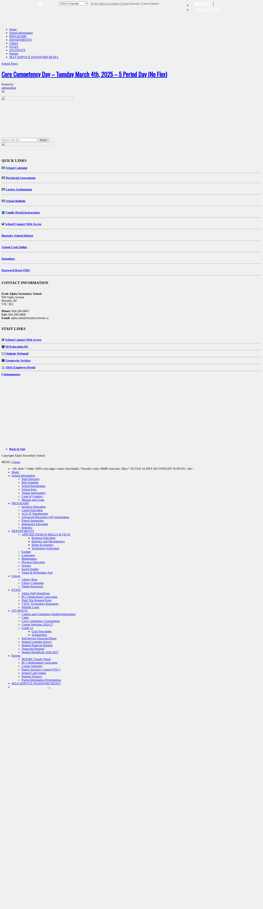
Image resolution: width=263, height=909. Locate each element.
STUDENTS (17, 50)
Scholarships (39, 635)
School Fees (29, 489)
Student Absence (32, 676)
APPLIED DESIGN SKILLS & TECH (46, 534)
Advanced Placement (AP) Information (45, 517)
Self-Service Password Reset (39, 638)
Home (13, 29)
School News (10, 63)
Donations (8, 258)
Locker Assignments (19, 189)
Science (26, 565)
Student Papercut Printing (37, 645)
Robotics (27, 527)
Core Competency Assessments (41, 621)
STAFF (13, 46)
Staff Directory (31, 479)
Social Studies (30, 569)
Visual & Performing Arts (37, 572)
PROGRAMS (18, 36)
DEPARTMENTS (20, 39)
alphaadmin (9, 87)
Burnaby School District (17, 235)
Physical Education (33, 562)
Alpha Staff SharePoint (36, 593)
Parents (13, 53)
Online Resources (32, 586)
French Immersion (33, 520)
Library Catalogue (33, 583)
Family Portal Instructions (23, 212)
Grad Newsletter (42, 631)
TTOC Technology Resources (40, 603)
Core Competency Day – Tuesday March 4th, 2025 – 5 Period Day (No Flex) (84, 74)
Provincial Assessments (21, 178)
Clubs (25, 617)
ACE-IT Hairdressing (35, 513)
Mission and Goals (33, 499)
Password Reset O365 (16, 270)
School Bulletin (15, 201)
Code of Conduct (32, 496)
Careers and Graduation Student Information (48, 614)
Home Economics (42, 544)
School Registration (33, 486)
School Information (21, 32)
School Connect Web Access (23, 224)
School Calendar (17, 168)
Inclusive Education (34, 506)
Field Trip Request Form (36, 600)
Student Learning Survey (37, 641)
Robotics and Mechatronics (48, 541)
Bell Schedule (30, 482)
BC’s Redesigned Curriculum (39, 596)
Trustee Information (33, 493)
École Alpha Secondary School (109, 3)
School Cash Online (14, 247)
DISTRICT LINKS (208, 9)
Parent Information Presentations (41, 680)
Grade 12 (27, 628)
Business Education (43, 538)
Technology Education (45, 548)
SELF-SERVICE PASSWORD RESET (34, 57)
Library (13, 43)
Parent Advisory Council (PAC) (41, 669)
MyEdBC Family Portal (36, 659)
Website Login (30, 607)
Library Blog (29, 579)
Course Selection (32, 666)
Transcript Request (33, 648)
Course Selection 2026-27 (37, 624)
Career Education (32, 510)
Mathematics (29, 558)
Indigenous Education (35, 524)
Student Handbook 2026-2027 (40, 652)
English (26, 551)
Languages (28, 555)
